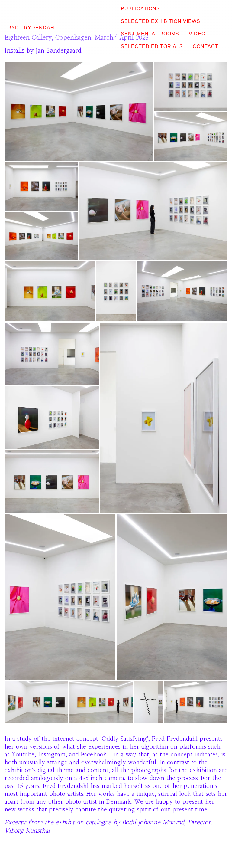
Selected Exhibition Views (160, 21)
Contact (205, 46)
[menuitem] (140, 8)
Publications (140, 8)
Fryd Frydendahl (30, 27)
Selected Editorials (152, 46)
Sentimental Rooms (150, 33)
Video (197, 33)
